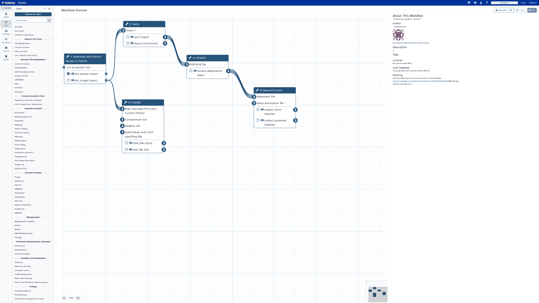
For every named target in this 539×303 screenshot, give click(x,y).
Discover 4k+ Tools (33, 14)
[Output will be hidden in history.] (132, 43)
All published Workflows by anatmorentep (411, 43)
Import (521, 10)
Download (501, 10)
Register (533, 3)
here (410, 84)
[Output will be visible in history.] (73, 74)
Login (523, 3)
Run (533, 10)
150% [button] (71, 298)
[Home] (8, 3)
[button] (6, 8)
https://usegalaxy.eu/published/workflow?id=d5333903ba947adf (421, 81)
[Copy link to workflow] (511, 10)
